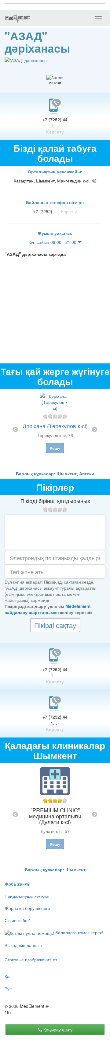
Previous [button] (15, 430)
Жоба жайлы (17, 884)
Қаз (8, 976)
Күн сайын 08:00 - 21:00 (53, 242)
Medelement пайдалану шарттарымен (48, 609)
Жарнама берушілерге (27, 908)
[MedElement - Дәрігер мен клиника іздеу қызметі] (17, 18)
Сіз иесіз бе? (17, 920)
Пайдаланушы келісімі (27, 896)
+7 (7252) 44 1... (55, 125)
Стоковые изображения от (31, 959)
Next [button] (95, 430)
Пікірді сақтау (55, 625)
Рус (8, 988)
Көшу (55, 448)
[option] (55, 430)
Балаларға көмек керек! (78, 932)
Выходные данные (23, 945)
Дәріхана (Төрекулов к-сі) (55, 426)
